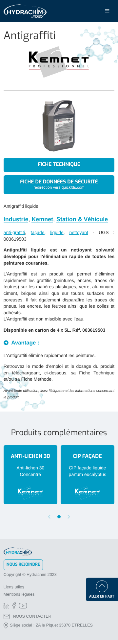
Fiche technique (59, 164)
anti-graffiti (14, 232)
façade (38, 232)
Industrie (16, 219)
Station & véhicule (82, 219)
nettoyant (78, 232)
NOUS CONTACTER (32, 616)
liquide (56, 232)
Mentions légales (19, 594)
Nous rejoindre (23, 564)
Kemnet (42, 219)
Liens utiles (14, 587)
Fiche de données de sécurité (59, 184)
